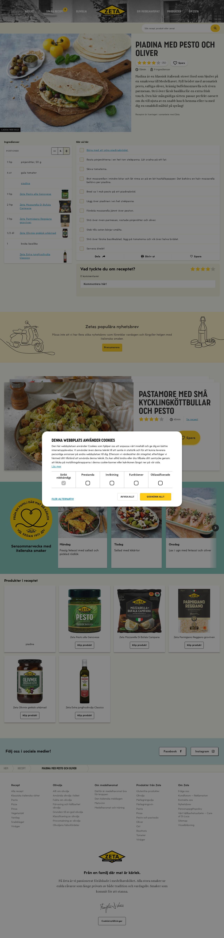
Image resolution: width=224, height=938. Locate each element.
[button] (63, 497)
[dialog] (112, 469)
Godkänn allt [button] (155, 496)
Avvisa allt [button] (127, 496)
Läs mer (56, 466)
